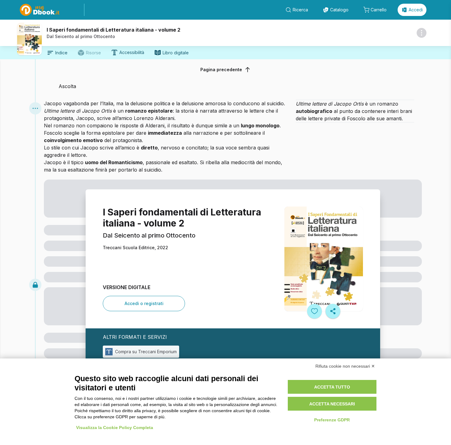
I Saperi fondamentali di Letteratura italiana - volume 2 (113, 30)
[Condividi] (333, 311)
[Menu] (35, 108)
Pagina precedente (221, 69)
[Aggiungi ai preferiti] (314, 311)
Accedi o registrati (144, 303)
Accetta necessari (332, 403)
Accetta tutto (332, 387)
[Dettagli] (421, 33)
